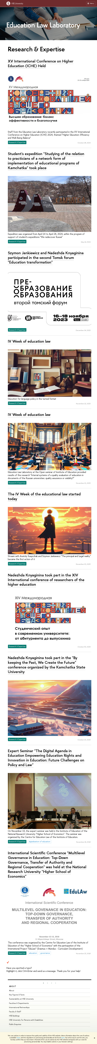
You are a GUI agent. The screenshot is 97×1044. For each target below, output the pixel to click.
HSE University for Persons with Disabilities (26, 1020)
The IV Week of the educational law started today (44, 496)
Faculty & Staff (15, 1011)
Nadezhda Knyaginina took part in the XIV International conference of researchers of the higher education (46, 579)
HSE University (17, 3)
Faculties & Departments (19, 1003)
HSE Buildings (14, 1016)
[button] (43, 983)
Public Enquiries (15, 1024)
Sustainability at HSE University (21, 999)
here (18, 1038)
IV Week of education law (29, 341)
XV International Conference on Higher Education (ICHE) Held (40, 63)
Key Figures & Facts (16, 994)
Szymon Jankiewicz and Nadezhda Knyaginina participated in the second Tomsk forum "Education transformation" (46, 257)
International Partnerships (19, 1007)
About (12, 986)
